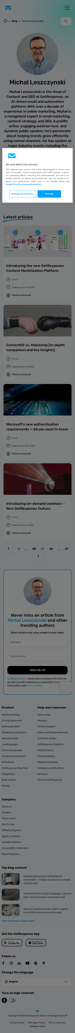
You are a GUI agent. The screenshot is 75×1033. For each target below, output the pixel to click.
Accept (49, 194)
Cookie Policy (58, 181)
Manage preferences (22, 194)
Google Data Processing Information (23, 184)
